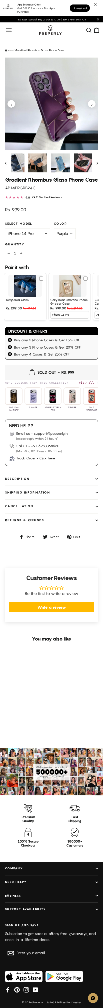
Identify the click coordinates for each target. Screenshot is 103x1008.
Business (13, 895)
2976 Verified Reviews (47, 197)
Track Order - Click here (35, 458)
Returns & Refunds (24, 520)
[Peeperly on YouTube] (35, 989)
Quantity (14, 244)
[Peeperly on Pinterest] (17, 989)
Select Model (18, 223)
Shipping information (27, 492)
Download (80, 8)
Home (8, 50)
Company (14, 868)
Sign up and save (22, 925)
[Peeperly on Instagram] (26, 989)
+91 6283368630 (45, 446)
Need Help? (16, 882)
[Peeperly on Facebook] (7, 989)
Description (17, 479)
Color (60, 223)
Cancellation (19, 506)
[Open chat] (93, 998)
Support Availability (25, 909)
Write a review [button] (51, 607)
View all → (88, 382)
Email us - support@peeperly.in (42, 433)
